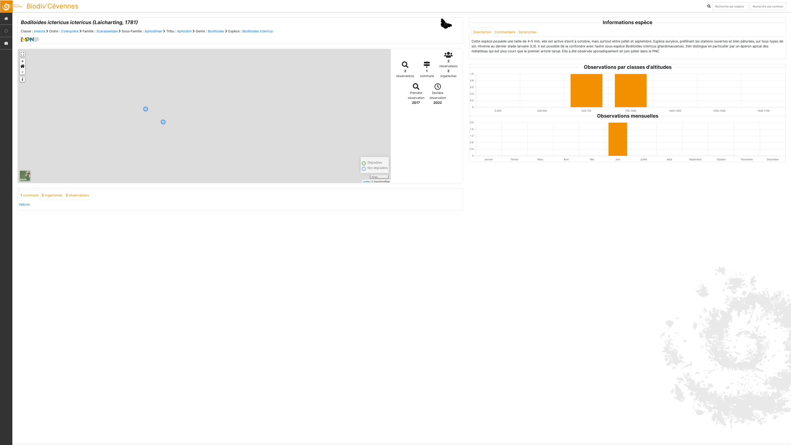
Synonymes (528, 32)
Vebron (24, 204)
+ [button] (22, 61)
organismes (52, 195)
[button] (22, 66)
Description (482, 32)
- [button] (22, 72)
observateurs (77, 195)
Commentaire (504, 32)
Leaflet (366, 181)
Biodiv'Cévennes (52, 6)
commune (29, 195)
